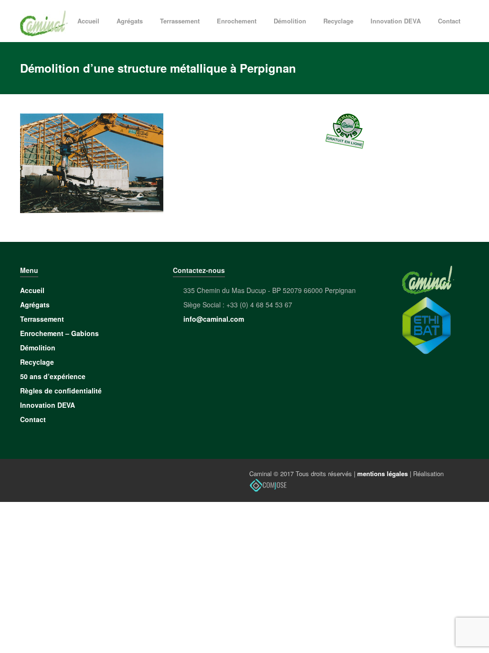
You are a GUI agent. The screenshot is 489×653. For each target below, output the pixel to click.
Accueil (88, 20)
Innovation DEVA (396, 20)
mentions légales (382, 473)
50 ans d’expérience (52, 376)
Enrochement (236, 20)
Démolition (290, 20)
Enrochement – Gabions (59, 333)
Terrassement (180, 20)
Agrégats (130, 20)
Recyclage (338, 20)
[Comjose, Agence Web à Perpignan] (268, 484)
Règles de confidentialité (61, 390)
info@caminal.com (213, 319)
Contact (449, 20)
